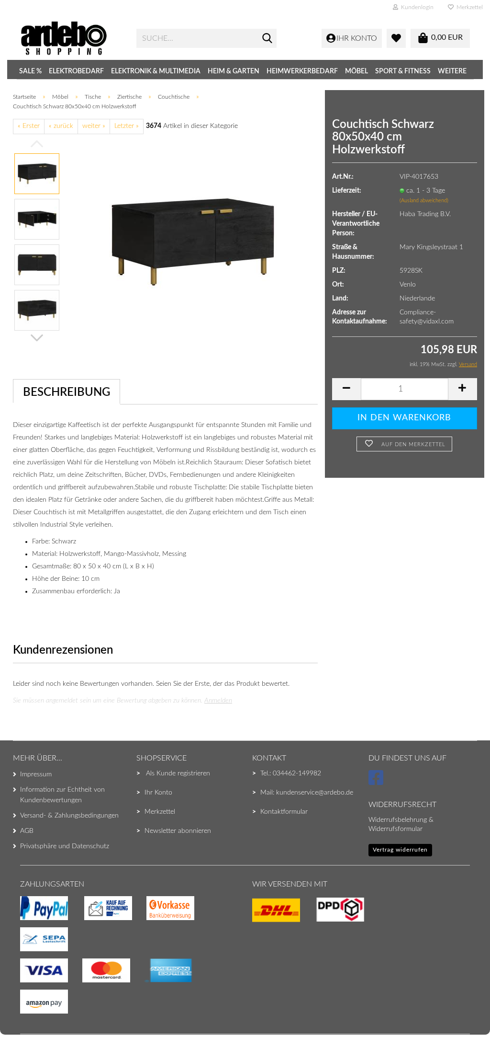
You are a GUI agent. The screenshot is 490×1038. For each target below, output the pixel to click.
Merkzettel (468, 7)
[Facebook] (377, 782)
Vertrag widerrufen (400, 850)
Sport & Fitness (403, 71)
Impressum (36, 774)
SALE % (30, 71)
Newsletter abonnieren (178, 831)
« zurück (61, 126)
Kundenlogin (416, 7)
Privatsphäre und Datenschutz (64, 846)
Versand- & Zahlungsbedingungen (69, 815)
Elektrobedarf (76, 71)
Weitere (452, 71)
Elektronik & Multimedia (155, 71)
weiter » (93, 126)
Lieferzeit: (346, 190)
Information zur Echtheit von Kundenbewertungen (62, 795)
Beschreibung (66, 392)
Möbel (356, 71)
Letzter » (126, 126)
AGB (26, 831)
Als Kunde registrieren (178, 773)
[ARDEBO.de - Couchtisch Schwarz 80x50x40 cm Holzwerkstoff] (193, 241)
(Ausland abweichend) (424, 200)
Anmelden (218, 700)
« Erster (29, 126)
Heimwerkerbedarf (302, 71)
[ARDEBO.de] (71, 38)
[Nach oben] (26, 1011)
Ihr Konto (158, 792)
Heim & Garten (233, 71)
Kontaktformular (284, 811)
